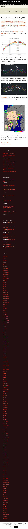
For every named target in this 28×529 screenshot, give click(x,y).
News (10, 20)
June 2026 (5, 260)
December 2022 (6, 340)
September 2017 (6, 439)
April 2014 (4, 510)
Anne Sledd (19, 20)
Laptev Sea (12, 25)
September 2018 (6, 425)
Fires (2, 24)
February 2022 (5, 359)
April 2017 (4, 449)
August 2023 (5, 324)
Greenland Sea (18, 24)
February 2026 (5, 268)
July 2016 (4, 468)
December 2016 (6, 458)
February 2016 (5, 478)
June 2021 (5, 375)
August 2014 (5, 504)
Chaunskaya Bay (12, 21)
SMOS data (4, 97)
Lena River (16, 25)
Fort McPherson (7, 24)
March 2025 (5, 290)
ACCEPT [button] (16, 526)
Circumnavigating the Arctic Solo (9, 153)
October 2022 (5, 345)
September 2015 (6, 484)
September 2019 (6, 409)
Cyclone (13, 22)
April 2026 (4, 264)
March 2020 (5, 401)
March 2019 (5, 419)
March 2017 (5, 451)
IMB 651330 (23, 24)
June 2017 (5, 445)
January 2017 (5, 456)
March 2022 (5, 357)
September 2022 (6, 347)
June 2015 (5, 490)
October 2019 (5, 407)
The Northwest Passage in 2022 (9, 185)
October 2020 (5, 387)
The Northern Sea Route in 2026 (9, 166)
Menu (2, 6)
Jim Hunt (4, 229)
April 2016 (4, 474)
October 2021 (5, 367)
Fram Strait (12, 24)
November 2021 (6, 365)
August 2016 (5, 466)
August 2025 (5, 280)
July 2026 (4, 258)
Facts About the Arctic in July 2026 (9, 162)
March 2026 (5, 266)
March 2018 (5, 431)
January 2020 (5, 405)
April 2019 (4, 417)
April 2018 (4, 429)
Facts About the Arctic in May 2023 (13, 18)
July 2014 (4, 506)
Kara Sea (7, 25)
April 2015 (4, 494)
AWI (6, 21)
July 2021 (4, 373)
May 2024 (4, 310)
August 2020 (5, 391)
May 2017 (4, 447)
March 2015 (5, 496)
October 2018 (5, 423)
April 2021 (4, 379)
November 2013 (6, 514)
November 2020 (6, 385)
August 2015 (5, 486)
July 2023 (4, 326)
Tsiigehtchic (22, 26)
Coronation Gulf (9, 22)
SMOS (14, 26)
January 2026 (5, 270)
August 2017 (5, 441)
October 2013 (5, 516)
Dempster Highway (19, 22)
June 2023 (5, 328)
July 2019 (4, 411)
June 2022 (5, 353)
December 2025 (6, 272)
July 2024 (4, 306)
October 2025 (5, 276)
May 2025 (4, 286)
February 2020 (5, 403)
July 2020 (4, 393)
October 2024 (5, 300)
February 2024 (5, 316)
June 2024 (5, 308)
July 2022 (4, 351)
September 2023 (6, 322)
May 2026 (4, 262)
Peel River (8, 26)
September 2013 (6, 518)
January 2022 (5, 361)
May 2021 (4, 377)
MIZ (2, 26)
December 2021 (6, 363)
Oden (4, 26)
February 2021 (5, 383)
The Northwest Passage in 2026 (9, 164)
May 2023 (4, 330)
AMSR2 (15, 20)
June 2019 (5, 413)
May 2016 (4, 472)
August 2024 (5, 304)
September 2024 (6, 302)
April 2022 (4, 355)
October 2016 (5, 462)
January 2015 (5, 500)
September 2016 (6, 464)
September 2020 (6, 389)
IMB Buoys (3, 25)
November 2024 (6, 298)
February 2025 (5, 292)
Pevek (11, 26)
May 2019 (4, 415)
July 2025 (4, 282)
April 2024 (4, 312)
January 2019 (5, 421)
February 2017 (5, 454)
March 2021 (5, 381)
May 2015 (4, 492)
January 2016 (5, 480)
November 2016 (6, 460)
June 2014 (5, 508)
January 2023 (5, 338)
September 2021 (6, 369)
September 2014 (6, 502)
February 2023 (5, 336)
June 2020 (5, 395)
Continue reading (5, 142)
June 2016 (5, 470)
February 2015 (5, 498)
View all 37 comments (6, 144)
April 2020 (4, 399)
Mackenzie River (22, 25)
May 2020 (4, 397)
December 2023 (6, 320)
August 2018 (5, 427)
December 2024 (6, 296)
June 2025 (5, 284)
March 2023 (5, 334)
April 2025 (4, 288)
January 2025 (5, 294)
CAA (8, 21)
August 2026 (5, 256)
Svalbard (17, 26)
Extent (25, 22)
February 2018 (5, 433)
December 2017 (6, 437)
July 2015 (4, 488)
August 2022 (5, 349)
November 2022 (6, 343)
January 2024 (5, 318)
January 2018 (5, 435)
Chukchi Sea (18, 21)
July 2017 (4, 443)
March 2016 (5, 476)
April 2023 (4, 332)
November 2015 (6, 482)
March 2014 (5, 512)
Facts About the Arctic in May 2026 (9, 171)
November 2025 (6, 274)
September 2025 (6, 278)
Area (23, 20)
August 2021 (5, 371)
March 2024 (5, 314)
